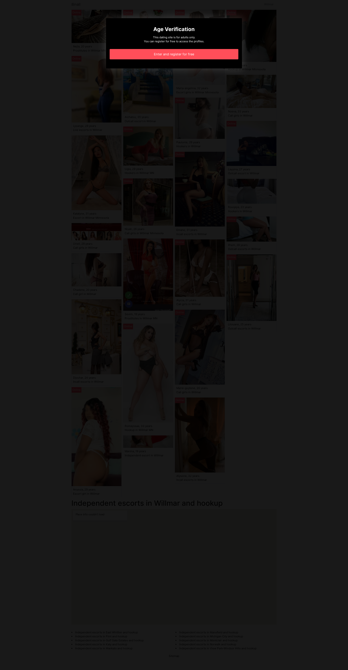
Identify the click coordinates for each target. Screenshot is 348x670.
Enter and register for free (174, 54)
